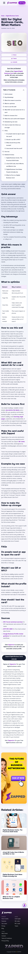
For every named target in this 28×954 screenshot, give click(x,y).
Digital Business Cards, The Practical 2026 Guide (12, 831)
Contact (4, 936)
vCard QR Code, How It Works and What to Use (13, 853)
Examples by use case (11, 122)
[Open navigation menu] (4, 3)
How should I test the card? (14, 148)
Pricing (3, 926)
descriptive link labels (12, 410)
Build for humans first (11, 115)
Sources (7, 151)
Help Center (5, 933)
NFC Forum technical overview (13, 622)
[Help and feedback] (24, 905)
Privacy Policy (5, 940)
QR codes (22, 441)
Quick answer (9, 94)
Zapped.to (11, 644)
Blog (3, 928)
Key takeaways (9, 97)
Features (4, 921)
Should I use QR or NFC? (13, 139)
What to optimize (10, 103)
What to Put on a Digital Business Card (11, 897)
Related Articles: (9, 155)
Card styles (18, 918)
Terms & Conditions (7, 938)
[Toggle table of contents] (23, 90)
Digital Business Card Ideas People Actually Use (12, 875)
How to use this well (10, 106)
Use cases (4, 923)
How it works (5, 918)
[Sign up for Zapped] (14, 778)
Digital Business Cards (12, 15)
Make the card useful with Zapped (15, 118)
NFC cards (17, 923)
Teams (16, 926)
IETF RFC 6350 (8, 629)
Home (2, 15)
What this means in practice (13, 100)
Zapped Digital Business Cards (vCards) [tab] (14, 658)
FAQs (6, 130)
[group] (14, 304)
